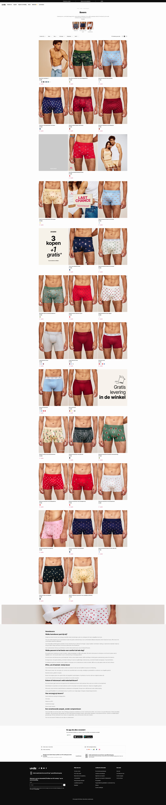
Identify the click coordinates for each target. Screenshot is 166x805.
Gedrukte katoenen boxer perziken (105, 78)
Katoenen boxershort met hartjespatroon (47, 501)
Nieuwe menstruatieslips (85, 1)
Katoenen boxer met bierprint (45, 595)
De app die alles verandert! (79, 780)
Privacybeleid (98, 780)
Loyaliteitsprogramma (78, 782)
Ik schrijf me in (78, 755)
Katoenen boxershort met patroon (46, 548)
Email (31, 782)
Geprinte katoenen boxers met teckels (106, 219)
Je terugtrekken (77, 778)
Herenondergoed (86, 8)
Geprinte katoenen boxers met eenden (106, 266)
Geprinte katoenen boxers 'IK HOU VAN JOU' (107, 548)
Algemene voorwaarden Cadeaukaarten (103, 778)
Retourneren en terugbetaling (79, 775)
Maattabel (76, 785)
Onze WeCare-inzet (120, 773)
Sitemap (96, 785)
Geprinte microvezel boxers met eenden (47, 219)
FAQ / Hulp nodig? (77, 773)
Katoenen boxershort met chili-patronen (106, 501)
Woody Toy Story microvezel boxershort (47, 454)
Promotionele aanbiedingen (100, 771)
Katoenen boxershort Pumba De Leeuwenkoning (108, 454)
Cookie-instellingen (99, 787)
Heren (81, 8)
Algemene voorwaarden (100, 775)
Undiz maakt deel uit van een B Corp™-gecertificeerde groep (101, 754)
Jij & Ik (102, 1)
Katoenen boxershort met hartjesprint (106, 125)
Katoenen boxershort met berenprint (76, 548)
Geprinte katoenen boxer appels (104, 313)
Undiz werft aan (120, 778)
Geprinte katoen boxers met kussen (76, 125)
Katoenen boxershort (43, 407)
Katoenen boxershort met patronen (76, 454)
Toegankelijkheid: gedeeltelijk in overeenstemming (105, 782)
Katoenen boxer (101, 360)
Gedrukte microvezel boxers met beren (47, 125)
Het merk (118, 771)
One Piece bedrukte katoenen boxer (76, 172)
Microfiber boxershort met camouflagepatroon (78, 78)
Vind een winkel (77, 771)
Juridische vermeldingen (100, 773)
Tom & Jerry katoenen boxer (74, 266)
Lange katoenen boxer (43, 360)
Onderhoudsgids (120, 775)
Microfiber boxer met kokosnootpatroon (47, 313)
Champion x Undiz (66, 1)
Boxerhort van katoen (43, 78)
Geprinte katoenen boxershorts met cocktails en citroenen (80, 595)
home (78, 8)
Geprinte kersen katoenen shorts (75, 313)
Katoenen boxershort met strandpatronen (77, 501)
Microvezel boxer (72, 407)
